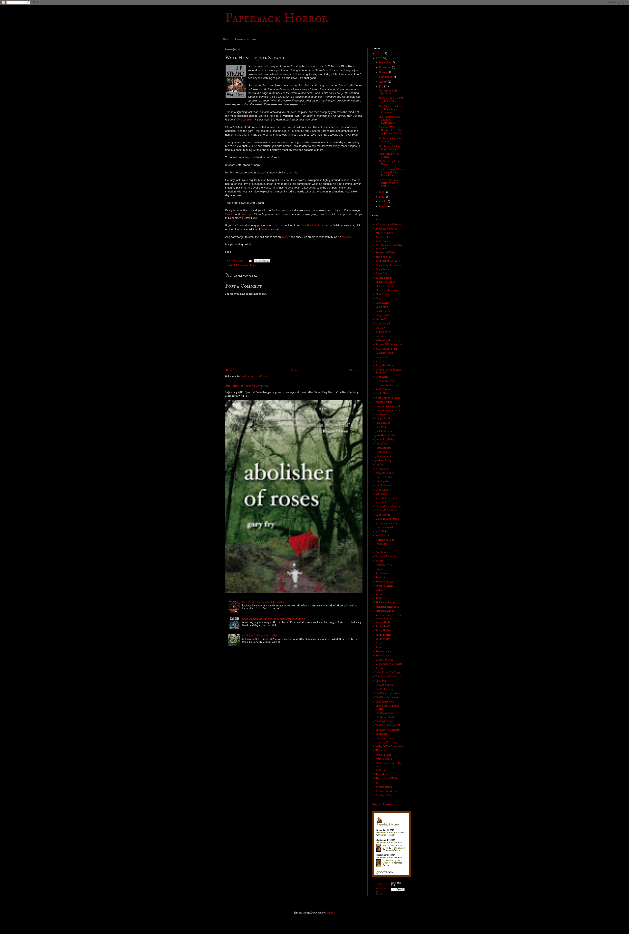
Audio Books (382, 241)
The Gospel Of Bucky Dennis (387, 707)
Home (226, 39)
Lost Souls (381, 493)
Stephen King (383, 651)
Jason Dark (381, 443)
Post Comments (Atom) (254, 376)
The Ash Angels (384, 684)
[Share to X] (262, 260)
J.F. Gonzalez (382, 422)
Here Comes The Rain (387, 397)
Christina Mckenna (386, 290)
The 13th (380, 680)
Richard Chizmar (385, 602)
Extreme (380, 336)
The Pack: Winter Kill (387, 725)
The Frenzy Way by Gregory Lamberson (389, 119)
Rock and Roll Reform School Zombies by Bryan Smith (273, 618)
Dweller (380, 327)
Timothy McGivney (386, 742)
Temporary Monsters (388, 676)
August (383, 81)
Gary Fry (380, 361)
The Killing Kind (384, 717)
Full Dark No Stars (386, 348)
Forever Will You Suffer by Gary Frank (388, 182)
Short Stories (383, 634)
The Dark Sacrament (387, 697)
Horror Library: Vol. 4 (388, 410)
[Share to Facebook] (265, 260)
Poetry (379, 560)
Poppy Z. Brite (383, 564)
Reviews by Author (245, 39)
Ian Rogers (381, 414)
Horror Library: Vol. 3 (388, 406)
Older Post (355, 370)
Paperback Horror (276, 18)
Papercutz (381, 543)
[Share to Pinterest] (268, 260)
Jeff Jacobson (383, 447)
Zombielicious (383, 786)
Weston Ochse (383, 758)
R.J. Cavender (383, 573)
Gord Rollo (381, 376)
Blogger (330, 912)
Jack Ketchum (383, 431)
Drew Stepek (383, 323)
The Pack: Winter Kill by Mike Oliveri (391, 100)
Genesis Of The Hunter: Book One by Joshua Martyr (390, 130)
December (385, 62)
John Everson (383, 456)
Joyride (379, 464)
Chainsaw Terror (385, 286)
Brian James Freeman (388, 265)
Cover (378, 298)
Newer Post (233, 370)
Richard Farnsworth (387, 606)
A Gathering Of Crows (388, 224)
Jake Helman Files (385, 435)
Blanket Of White (385, 252)
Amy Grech (382, 237)
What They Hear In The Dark (388, 765)
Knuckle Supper (384, 472)
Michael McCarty (385, 510)
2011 (379, 53)
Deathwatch (382, 311)
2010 (379, 58)
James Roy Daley (385, 439)
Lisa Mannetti (383, 489)
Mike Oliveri (382, 514)
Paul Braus (381, 552)
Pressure (380, 569)
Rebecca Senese (384, 585)
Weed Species (383, 754)
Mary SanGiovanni (386, 498)
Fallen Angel (382, 340)
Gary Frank (382, 357)
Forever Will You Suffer (389, 344)
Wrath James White (386, 778)
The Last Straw (384, 721)
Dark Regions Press (312, 225)
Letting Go (381, 481)
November (385, 67)
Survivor (380, 668)
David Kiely (381, 306)
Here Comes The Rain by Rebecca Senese (265, 602)
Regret (379, 594)
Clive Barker (382, 294)
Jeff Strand (239, 265)
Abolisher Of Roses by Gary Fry (246, 386)
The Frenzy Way (384, 701)
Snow (378, 647)
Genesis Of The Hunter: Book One (388, 371)
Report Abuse (381, 804)
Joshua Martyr (384, 460)
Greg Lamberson (385, 380)
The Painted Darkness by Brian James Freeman (391, 109)
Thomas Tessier (384, 738)
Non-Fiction (382, 535)
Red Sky (380, 590)
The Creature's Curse (387, 693)
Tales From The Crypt (388, 672)
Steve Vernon (383, 655)
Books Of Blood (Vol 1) (388, 260)
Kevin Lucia (382, 468)
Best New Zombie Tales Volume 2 (388, 247)
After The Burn (384, 232)
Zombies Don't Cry (386, 791)
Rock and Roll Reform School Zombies (388, 616)
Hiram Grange (383, 401)
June (382, 191)
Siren (378, 643)
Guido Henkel (383, 389)
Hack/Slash (382, 393)
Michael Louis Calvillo (388, 506)
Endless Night (383, 331)
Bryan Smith (382, 273)
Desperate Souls (384, 315)
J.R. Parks (380, 426)
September (386, 76)
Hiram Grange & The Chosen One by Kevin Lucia (390, 172)
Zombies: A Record (386, 795)
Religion (380, 598)
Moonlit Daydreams (387, 518)
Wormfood (381, 774)
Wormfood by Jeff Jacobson (389, 92)
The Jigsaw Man (384, 712)
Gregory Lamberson (387, 385)
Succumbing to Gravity (388, 663)
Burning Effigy (383, 277)
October (384, 72)
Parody (379, 548)
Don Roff (380, 319)
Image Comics (383, 418)
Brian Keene (382, 269)
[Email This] (255, 260)
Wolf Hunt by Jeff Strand (389, 155)
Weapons (380, 750)
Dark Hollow (382, 302)
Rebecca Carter (384, 581)
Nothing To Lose (384, 539)
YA (376, 782)
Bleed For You (383, 256)
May (382, 196)
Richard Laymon (384, 610)
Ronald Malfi (382, 626)
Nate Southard (384, 527)
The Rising (381, 733)
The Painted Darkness (387, 729)
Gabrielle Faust (384, 352)
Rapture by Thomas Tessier (390, 140)
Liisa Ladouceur (384, 485)
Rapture (380, 577)
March (383, 206)
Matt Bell (381, 502)
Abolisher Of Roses (386, 228)
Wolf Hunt (251, 265)
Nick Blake (381, 531)
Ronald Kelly (382, 622)
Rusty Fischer (383, 630)
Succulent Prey (384, 659)
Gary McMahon (384, 365)
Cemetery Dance (385, 281)
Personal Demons (385, 556)
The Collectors (384, 689)
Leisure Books (383, 477)
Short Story (382, 638)
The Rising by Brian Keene (389, 163)
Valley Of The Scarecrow (389, 746)
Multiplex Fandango (387, 523)
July (381, 86)
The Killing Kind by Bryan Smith (389, 147)
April (382, 201)
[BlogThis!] (258, 260)
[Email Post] (250, 260)
